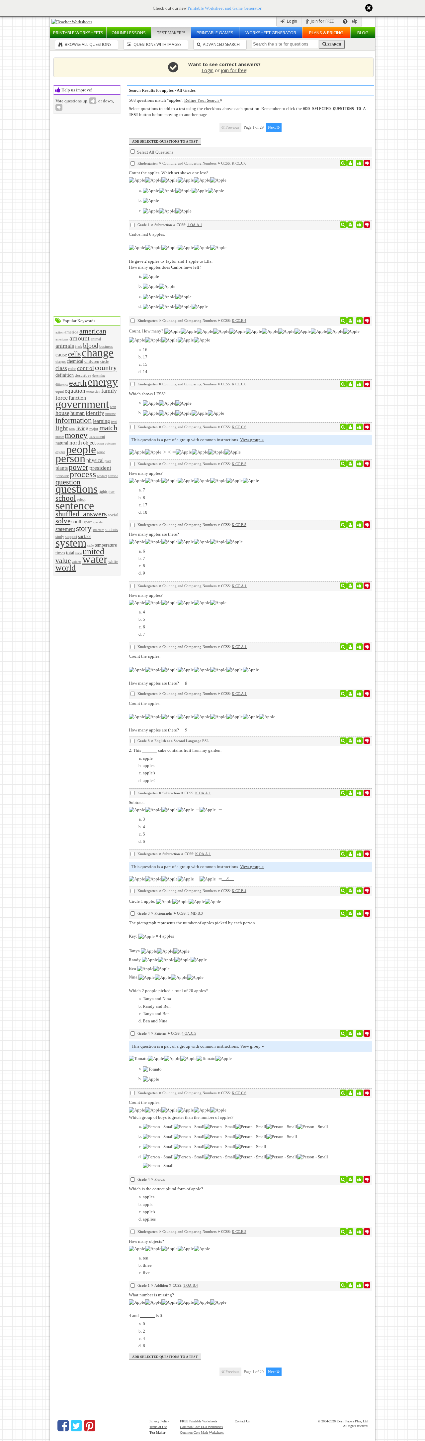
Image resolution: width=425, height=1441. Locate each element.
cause (61, 354)
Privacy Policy (159, 1421)
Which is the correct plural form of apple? (166, 1188)
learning (101, 421)
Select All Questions (154, 152)
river (112, 491)
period (101, 452)
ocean (100, 443)
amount (79, 338)
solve (62, 521)
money (76, 435)
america (71, 331)
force (61, 397)
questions (76, 489)
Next (272, 127)
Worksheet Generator (270, 33)
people (81, 449)
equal (59, 391)
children (91, 361)
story (84, 528)
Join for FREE (322, 21)
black (78, 346)
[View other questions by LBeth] (350, 224)
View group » (252, 439)
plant (108, 461)
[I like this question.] (359, 163)
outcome (110, 443)
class (61, 368)
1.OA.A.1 (194, 225)
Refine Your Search (202, 100)
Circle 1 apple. (142, 901)
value (63, 560)
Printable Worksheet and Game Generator (224, 8)
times (60, 552)
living (82, 428)
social (113, 514)
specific (98, 522)
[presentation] (163, 451)
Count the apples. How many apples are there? (160, 670)
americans (61, 339)
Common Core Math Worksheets (202, 1432)
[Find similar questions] (343, 163)
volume (76, 562)
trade (78, 553)
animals (64, 345)
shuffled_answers (81, 514)
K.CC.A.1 (239, 586)
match (108, 428)
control (85, 368)
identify (95, 413)
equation (75, 391)
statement (65, 529)
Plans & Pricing (326, 33)
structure (98, 530)
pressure (62, 476)
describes (83, 375)
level (114, 422)
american (92, 331)
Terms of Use (158, 1427)
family (109, 390)
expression (93, 391)
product (102, 476)
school (65, 498)
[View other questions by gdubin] (350, 913)
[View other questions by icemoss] (350, 320)
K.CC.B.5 (239, 464)
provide (113, 476)
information (73, 420)
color (72, 369)
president (100, 467)
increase (110, 414)
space (88, 522)
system (70, 543)
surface (84, 536)
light (61, 428)
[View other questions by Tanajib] (350, 740)
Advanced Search (221, 44)
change (98, 352)
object (89, 443)
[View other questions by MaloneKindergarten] (350, 524)
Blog (363, 33)
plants (61, 468)
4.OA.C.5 (189, 1033)
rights (103, 491)
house (62, 413)
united (93, 551)
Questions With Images (156, 44)
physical (95, 460)
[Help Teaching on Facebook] (63, 1425)
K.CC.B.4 (239, 321)
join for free (233, 70)
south (77, 521)
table (90, 545)
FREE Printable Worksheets (198, 1421)
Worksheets (78, 33)
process (83, 474)
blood (90, 345)
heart (113, 407)
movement (97, 437)
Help (353, 21)
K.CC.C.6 (239, 163)
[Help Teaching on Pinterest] (89, 1425)
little (72, 429)
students (111, 530)
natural (61, 443)
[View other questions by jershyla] (350, 163)
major (93, 429)
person (70, 458)
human (77, 413)
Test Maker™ (171, 33)
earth (78, 383)
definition (64, 375)
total (70, 552)
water (94, 559)
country (106, 367)
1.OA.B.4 (190, 1285)
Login (291, 21)
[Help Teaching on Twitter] (76, 1425)
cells (74, 354)
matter (59, 437)
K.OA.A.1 (203, 793)
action (59, 332)
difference (61, 384)
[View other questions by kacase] (350, 1093)
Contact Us (242, 1421)
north (75, 443)
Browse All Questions (87, 44)
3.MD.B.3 (195, 913)
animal (96, 339)
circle (104, 361)
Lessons (129, 33)
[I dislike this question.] (367, 163)
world (65, 568)
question (67, 482)
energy (103, 382)
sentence (74, 505)
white (113, 561)
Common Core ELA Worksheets (201, 1427)
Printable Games (215, 33)
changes (60, 361)
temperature (106, 545)
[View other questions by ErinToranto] (350, 1179)
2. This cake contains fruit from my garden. (175, 750)
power (78, 467)
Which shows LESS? (147, 393)
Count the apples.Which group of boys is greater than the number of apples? (181, 1109)
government (82, 404)
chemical (75, 361)
